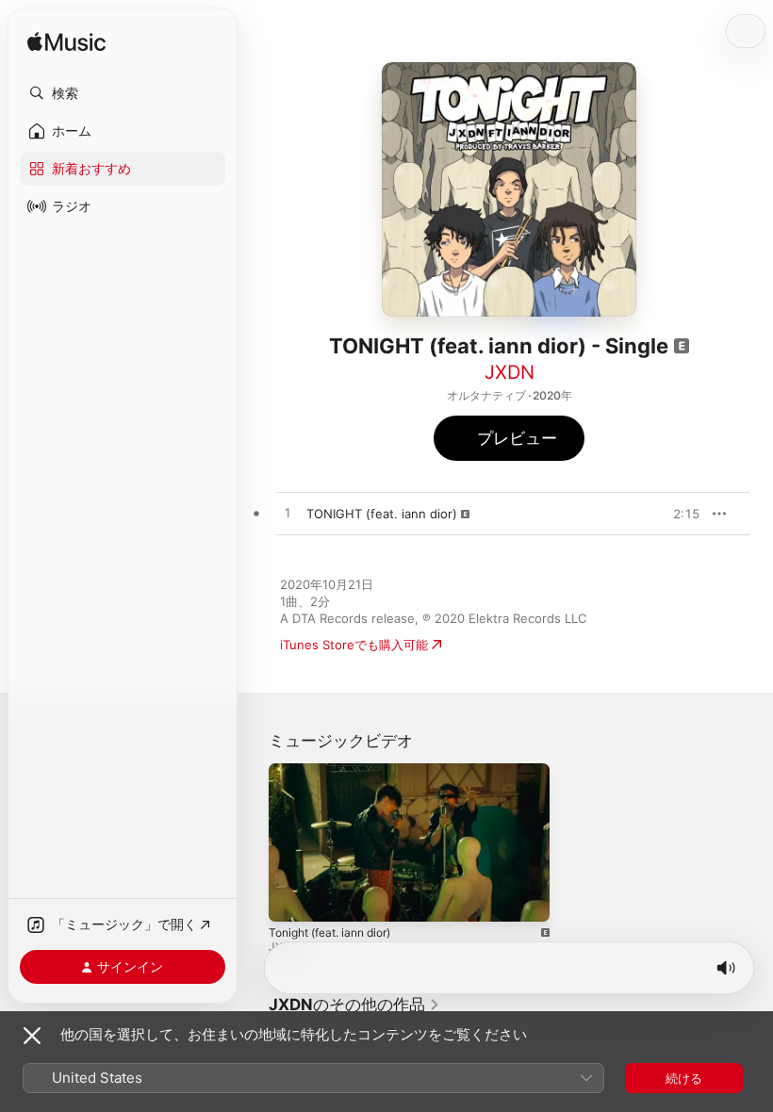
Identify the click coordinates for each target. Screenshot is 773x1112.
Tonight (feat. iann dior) (329, 931)
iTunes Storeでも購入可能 (354, 644)
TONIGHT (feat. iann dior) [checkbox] (381, 513)
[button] (122, 93)
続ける (684, 1078)
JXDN (510, 372)
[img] (66, 43)
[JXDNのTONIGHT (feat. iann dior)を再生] (287, 513)
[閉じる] (32, 1035)
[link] (354, 1004)
